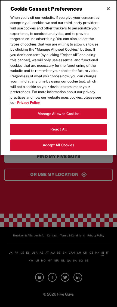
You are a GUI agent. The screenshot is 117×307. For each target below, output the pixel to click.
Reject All (58, 129)
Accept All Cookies (58, 145)
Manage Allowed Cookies (58, 114)
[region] (58, 77)
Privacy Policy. (29, 103)
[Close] (108, 9)
